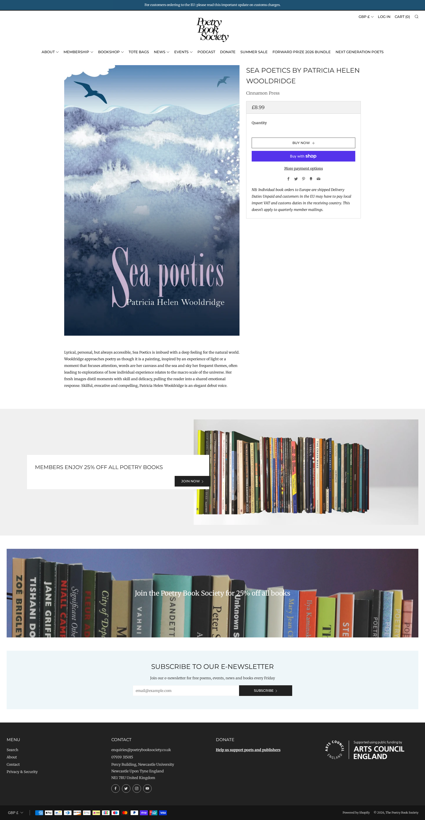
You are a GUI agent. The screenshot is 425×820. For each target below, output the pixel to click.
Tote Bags (139, 52)
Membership (76, 52)
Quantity (259, 123)
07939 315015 (122, 757)
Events (181, 52)
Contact (13, 764)
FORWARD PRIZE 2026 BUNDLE (301, 52)
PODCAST (206, 52)
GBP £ (364, 17)
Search (12, 750)
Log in (384, 17)
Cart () (402, 17)
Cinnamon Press (263, 93)
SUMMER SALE (254, 52)
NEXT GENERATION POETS (360, 52)
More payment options (303, 168)
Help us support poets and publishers (248, 750)
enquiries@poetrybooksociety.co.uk (141, 750)
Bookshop (109, 52)
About (48, 52)
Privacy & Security (22, 771)
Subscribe (264, 690)
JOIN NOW (190, 481)
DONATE (228, 52)
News (159, 52)
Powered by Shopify (356, 812)
